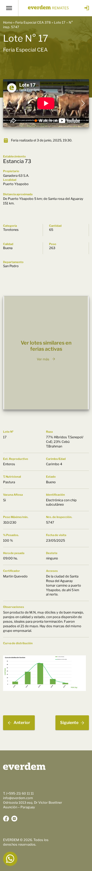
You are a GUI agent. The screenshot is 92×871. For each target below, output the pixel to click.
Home (7, 22)
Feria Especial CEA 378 (33, 22)
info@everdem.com (18, 798)
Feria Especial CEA (25, 50)
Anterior (22, 722)
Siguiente (69, 722)
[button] (35, 120)
